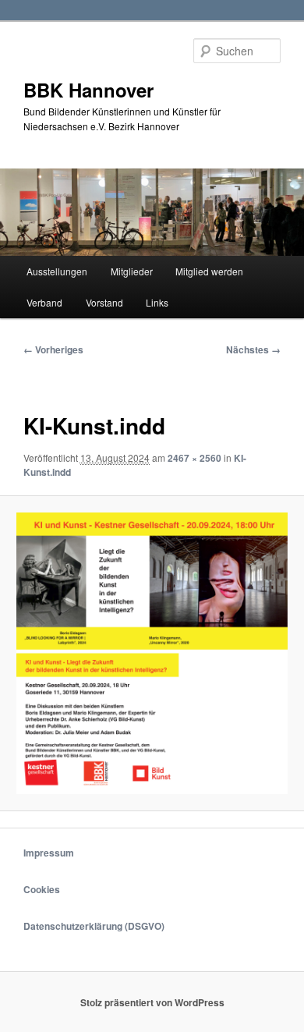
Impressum (48, 853)
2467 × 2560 (194, 458)
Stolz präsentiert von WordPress (152, 1002)
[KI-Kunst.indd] (151, 652)
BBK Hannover (88, 89)
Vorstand (104, 302)
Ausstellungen (57, 271)
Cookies (41, 889)
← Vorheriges (53, 349)
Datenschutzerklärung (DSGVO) (93, 926)
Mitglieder (132, 271)
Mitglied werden (209, 271)
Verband (44, 302)
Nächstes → (253, 349)
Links (157, 302)
